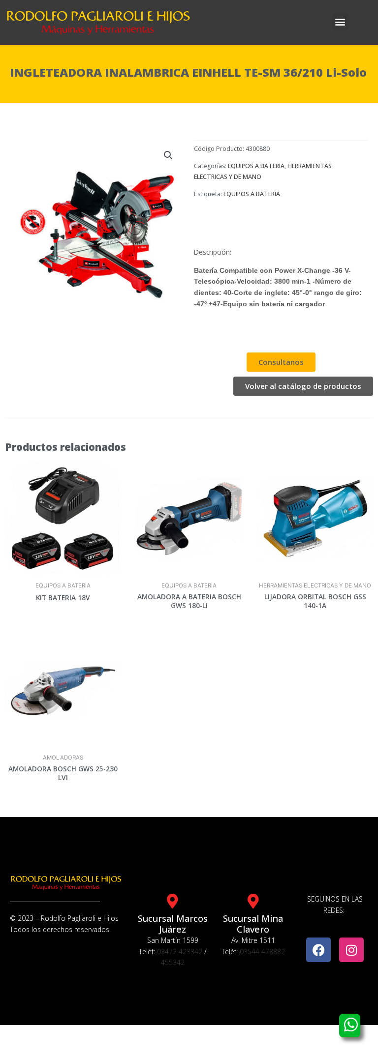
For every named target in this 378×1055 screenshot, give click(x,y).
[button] (340, 22)
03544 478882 (262, 951)
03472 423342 (179, 951)
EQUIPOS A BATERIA (256, 166)
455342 (173, 962)
